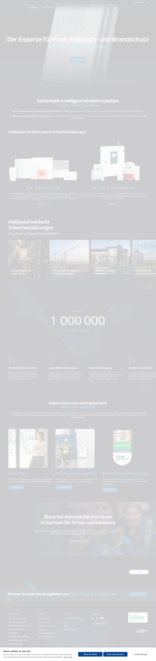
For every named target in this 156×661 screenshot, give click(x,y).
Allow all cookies (90, 654)
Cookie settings (140, 654)
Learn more (68, 657)
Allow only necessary (115, 654)
